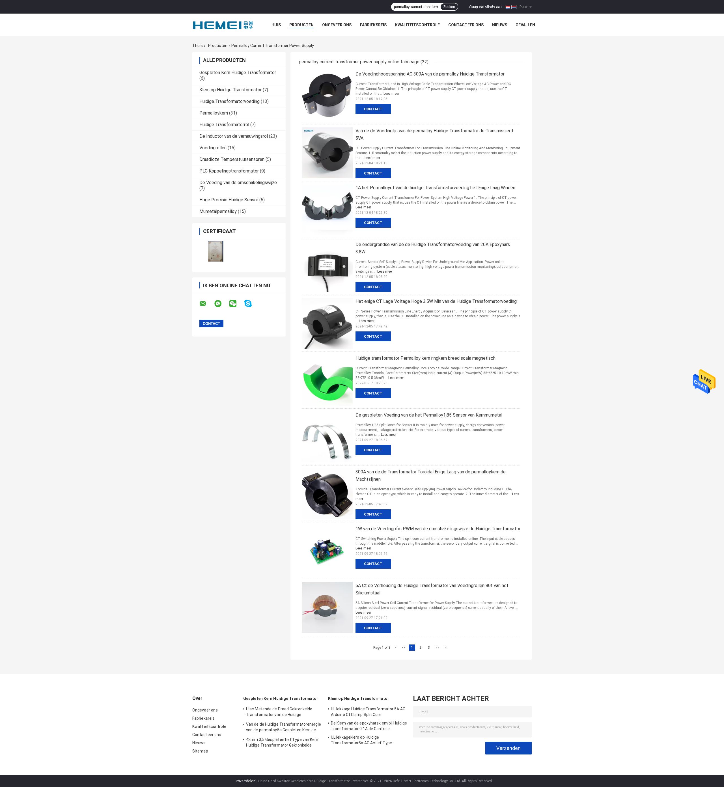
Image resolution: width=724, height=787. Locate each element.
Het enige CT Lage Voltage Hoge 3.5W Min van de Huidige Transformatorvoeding (436, 301)
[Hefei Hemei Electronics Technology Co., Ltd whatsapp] (221, 303)
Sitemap (200, 751)
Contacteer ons (466, 25)
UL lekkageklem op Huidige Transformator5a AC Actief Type (361, 740)
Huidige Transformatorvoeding (229, 101)
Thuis (197, 45)
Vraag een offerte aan (485, 6)
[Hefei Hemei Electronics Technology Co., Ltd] (223, 24)
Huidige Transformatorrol (224, 124)
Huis (276, 25)
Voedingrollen (213, 147)
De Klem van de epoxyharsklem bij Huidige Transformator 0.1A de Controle (369, 726)
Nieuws (499, 25)
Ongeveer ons (337, 25)
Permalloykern (213, 113)
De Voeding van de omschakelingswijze (238, 182)
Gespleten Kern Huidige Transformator (237, 72)
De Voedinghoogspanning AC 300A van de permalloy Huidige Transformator (430, 74)
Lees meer (391, 94)
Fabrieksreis (373, 25)
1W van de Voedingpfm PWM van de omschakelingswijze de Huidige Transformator (437, 528)
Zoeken (449, 7)
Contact (373, 109)
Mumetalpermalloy (218, 211)
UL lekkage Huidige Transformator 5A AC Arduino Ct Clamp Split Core (368, 712)
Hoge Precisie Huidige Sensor (228, 199)
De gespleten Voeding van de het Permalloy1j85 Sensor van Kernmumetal (428, 415)
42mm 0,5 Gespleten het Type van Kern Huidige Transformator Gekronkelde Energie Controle (282, 743)
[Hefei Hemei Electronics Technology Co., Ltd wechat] (236, 303)
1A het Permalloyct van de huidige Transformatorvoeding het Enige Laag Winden (435, 187)
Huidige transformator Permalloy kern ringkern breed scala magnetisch (425, 358)
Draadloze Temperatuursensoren (231, 159)
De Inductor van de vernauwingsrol (233, 136)
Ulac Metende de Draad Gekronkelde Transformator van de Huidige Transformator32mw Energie (279, 713)
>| (446, 648)
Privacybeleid (246, 781)
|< (395, 648)
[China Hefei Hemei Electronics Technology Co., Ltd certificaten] (215, 251)
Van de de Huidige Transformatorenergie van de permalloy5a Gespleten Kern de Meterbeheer (283, 728)
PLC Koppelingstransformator (229, 171)
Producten (301, 25)
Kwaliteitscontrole (417, 25)
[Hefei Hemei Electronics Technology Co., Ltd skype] (251, 303)
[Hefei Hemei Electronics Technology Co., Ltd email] (206, 303)
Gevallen (525, 25)
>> (437, 648)
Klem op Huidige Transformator (230, 89)
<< (404, 648)
